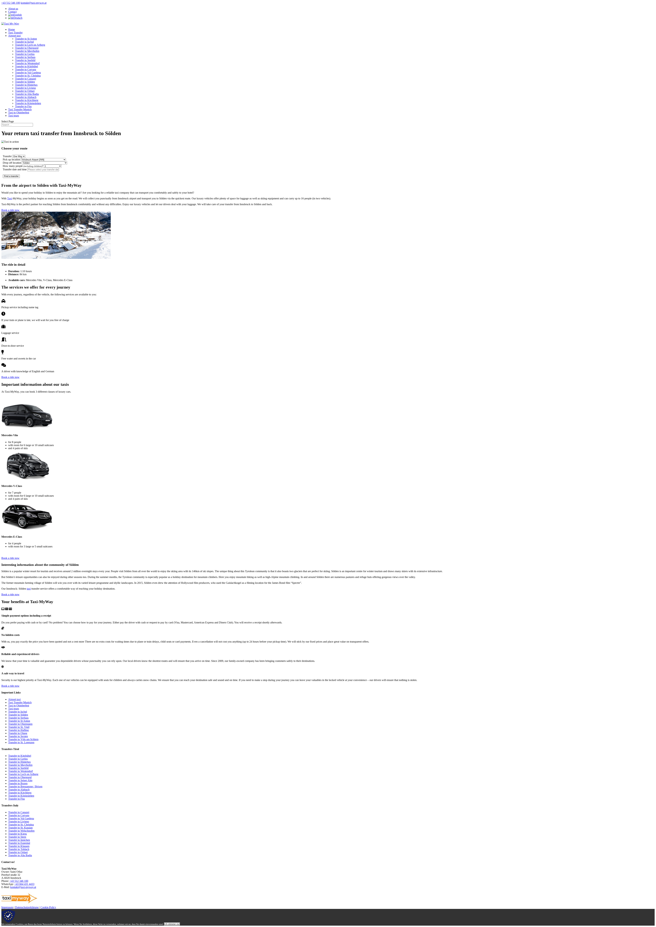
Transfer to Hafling (18, 730)
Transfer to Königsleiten (28, 103)
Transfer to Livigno (25, 87)
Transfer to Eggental (19, 843)
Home (11, 29)
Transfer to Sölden (25, 81)
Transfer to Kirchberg (26, 100)
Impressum (7, 907)
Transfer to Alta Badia (27, 94)
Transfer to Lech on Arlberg (30, 44)
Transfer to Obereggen (20, 723)
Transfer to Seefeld (25, 60)
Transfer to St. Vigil (18, 727)
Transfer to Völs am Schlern (23, 739)
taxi (29, 588)
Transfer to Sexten (18, 736)
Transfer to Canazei (25, 78)
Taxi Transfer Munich (20, 109)
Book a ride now (10, 210)
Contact (12, 11)
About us (13, 8)
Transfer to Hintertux (26, 84)
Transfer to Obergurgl (26, 47)
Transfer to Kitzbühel (26, 66)
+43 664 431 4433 (24, 884)
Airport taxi (14, 35)
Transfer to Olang (17, 733)
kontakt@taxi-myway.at (23, 887)
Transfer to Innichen (19, 840)
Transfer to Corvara (25, 69)
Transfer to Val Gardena (28, 72)
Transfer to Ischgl (24, 41)
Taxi (9, 198)
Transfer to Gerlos (25, 54)
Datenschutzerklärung (27, 907)
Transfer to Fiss (23, 106)
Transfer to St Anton (26, 38)
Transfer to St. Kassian (20, 827)
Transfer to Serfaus (25, 57)
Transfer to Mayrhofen (27, 51)
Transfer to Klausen (18, 846)
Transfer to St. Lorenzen (21, 742)
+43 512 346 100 (10, 2)
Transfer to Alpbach (25, 97)
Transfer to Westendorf (27, 63)
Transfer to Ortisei (25, 91)
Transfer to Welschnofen (21, 830)
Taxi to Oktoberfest (18, 112)
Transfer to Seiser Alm (20, 780)
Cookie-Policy (48, 907)
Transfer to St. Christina (28, 75)
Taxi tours (13, 115)
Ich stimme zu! (172, 924)
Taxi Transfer (15, 32)
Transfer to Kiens (17, 833)
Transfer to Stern (17, 836)
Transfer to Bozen (18, 783)
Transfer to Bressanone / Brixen (25, 786)
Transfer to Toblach (18, 849)
